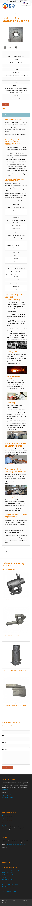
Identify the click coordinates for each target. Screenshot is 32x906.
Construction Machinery (7, 879)
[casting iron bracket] (16, 47)
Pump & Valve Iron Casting (8, 886)
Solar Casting (5, 889)
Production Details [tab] (8, 114)
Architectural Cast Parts (7, 872)
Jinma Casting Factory (7, 797)
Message (5, 749)
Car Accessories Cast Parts (8, 874)
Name (4, 729)
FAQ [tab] (4, 547)
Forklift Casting (5, 882)
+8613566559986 (23, 0)
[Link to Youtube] (26, 904)
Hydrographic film (7, 795)
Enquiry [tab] (5, 551)
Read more (5, 789)
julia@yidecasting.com (10, 0)
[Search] (25, 6)
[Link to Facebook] (24, 904)
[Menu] (29, 6)
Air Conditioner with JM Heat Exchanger (11, 870)
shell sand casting (21, 844)
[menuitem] (25, 6)
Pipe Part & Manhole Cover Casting (10, 884)
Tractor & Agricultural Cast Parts (9, 891)
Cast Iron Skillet (5, 877)
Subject (4, 742)
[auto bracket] (10, 47)
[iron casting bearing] (16, 34)
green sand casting (11, 844)
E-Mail (4, 735)
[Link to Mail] (28, 904)
